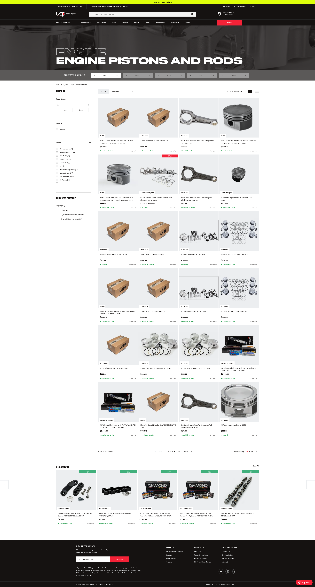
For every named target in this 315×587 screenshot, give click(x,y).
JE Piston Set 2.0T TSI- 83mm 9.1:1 (152, 254)
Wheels (187, 22)
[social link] (221, 571)
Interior (136, 22)
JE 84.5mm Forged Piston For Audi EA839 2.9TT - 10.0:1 (238, 198)
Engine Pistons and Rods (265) (71, 219)
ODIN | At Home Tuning (202, 562)
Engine (114, 22)
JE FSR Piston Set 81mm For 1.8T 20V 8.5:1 (195, 368)
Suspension (175, 22)
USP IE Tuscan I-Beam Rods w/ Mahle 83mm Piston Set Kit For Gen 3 (156, 198)
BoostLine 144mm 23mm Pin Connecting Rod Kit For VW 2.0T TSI (197, 141)
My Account (227, 6)
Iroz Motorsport (63, 508)
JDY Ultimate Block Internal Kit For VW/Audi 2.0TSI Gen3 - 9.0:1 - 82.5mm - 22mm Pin (239, 369)
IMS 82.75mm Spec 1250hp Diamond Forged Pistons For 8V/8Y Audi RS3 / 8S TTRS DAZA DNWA (155, 514)
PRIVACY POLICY (211, 584)
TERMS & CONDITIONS (226, 584)
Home (58, 84)
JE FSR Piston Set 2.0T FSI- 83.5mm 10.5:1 (114, 368)
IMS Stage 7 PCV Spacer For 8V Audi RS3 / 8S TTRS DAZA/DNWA (115, 514)
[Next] (310, 484)
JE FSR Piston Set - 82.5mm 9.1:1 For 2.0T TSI (155, 368)
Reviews (169, 555)
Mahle (102, 136)
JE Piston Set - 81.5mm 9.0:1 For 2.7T (193, 311)
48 (252, 451)
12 (179, 451)
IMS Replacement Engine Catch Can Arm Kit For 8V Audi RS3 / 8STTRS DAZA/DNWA (75, 514)
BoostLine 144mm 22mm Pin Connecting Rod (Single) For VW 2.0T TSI (196, 198)
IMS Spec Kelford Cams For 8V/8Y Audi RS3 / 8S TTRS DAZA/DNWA (238, 514)
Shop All (256, 466)
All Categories (65, 22)
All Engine (64, 210)
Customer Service (62, 6)
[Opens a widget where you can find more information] (304, 583)
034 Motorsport (226, 192)
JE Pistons (144, 136)
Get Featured (170, 558)
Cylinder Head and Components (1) (73, 214)
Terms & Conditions (201, 555)
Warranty (225, 562)
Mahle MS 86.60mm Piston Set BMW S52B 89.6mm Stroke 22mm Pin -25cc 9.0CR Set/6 (239, 141)
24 (247, 451)
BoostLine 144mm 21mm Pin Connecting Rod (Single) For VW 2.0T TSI (196, 426)
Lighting (147, 22)
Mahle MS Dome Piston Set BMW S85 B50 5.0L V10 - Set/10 (158, 426)
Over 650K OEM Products (163, 2)
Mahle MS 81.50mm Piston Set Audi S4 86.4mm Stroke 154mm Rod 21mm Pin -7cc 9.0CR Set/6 (116, 198)
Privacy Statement (200, 558)
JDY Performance (227, 363)
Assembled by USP (147, 192)
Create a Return (227, 555)
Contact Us (226, 551)
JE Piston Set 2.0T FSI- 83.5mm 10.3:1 (153, 311)
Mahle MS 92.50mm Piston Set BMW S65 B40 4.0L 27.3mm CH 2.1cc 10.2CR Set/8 (117, 312)
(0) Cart (252, 6)
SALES (229, 22)
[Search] (192, 14)
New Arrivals (101, 22)
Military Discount (228, 558)
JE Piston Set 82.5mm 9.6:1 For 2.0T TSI (113, 254)
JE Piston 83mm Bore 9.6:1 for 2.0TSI (233, 425)
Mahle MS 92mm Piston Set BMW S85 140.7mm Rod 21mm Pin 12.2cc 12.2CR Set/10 (116, 141)
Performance (160, 22)
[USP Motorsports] (68, 14)
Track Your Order (77, 6)
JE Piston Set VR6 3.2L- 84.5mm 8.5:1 (234, 311)
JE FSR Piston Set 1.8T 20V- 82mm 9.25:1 (154, 140)
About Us (197, 551)
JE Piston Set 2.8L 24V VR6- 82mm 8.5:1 (234, 254)
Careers (169, 562)
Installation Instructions (174, 551)
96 (256, 451)
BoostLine (184, 136)
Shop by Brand (86, 22)
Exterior (125, 22)
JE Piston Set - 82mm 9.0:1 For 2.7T (193, 254)
